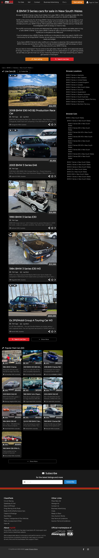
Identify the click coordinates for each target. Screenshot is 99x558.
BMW (9, 68)
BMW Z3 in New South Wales (77, 169)
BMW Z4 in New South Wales (77, 172)
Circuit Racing (9, 501)
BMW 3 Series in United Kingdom (77, 82)
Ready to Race (56, 513)
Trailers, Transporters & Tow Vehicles (16, 518)
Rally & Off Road (9, 506)
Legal (27, 549)
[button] (32, 90)
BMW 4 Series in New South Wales (79, 176)
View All (6, 523)
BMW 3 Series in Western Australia (78, 94)
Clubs (53, 511)
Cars (3, 68)
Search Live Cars (63, 59)
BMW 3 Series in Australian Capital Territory (81, 99)
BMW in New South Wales (75, 118)
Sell (29, 2)
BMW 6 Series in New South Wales (79, 167)
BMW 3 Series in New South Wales (78, 87)
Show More (45, 339)
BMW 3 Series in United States (76, 80)
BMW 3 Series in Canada (74, 85)
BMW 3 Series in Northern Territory (78, 104)
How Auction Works (58, 516)
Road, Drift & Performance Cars (14, 511)
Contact (37, 2)
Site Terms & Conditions (59, 518)
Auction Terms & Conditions (60, 521)
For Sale (21, 2)
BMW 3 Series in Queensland (76, 92)
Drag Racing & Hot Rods (12, 508)
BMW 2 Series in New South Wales (78, 164)
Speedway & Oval (9, 503)
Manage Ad (55, 503)
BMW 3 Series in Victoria (74, 90)
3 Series (15, 68)
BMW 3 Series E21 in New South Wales (81, 154)
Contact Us (55, 506)
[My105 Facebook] (84, 549)
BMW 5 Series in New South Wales (78, 179)
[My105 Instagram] (88, 549)
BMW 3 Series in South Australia (77, 97)
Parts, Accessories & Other (13, 521)
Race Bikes (7, 516)
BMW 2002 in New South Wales (78, 174)
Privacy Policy (33, 549)
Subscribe (24, 71)
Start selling (78, 2)
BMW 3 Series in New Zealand (76, 77)
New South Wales (26, 68)
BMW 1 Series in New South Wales (78, 162)
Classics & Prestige (10, 513)
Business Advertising (51, 2)
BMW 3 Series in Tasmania (75, 102)
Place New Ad (56, 501)
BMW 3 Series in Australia (75, 75)
